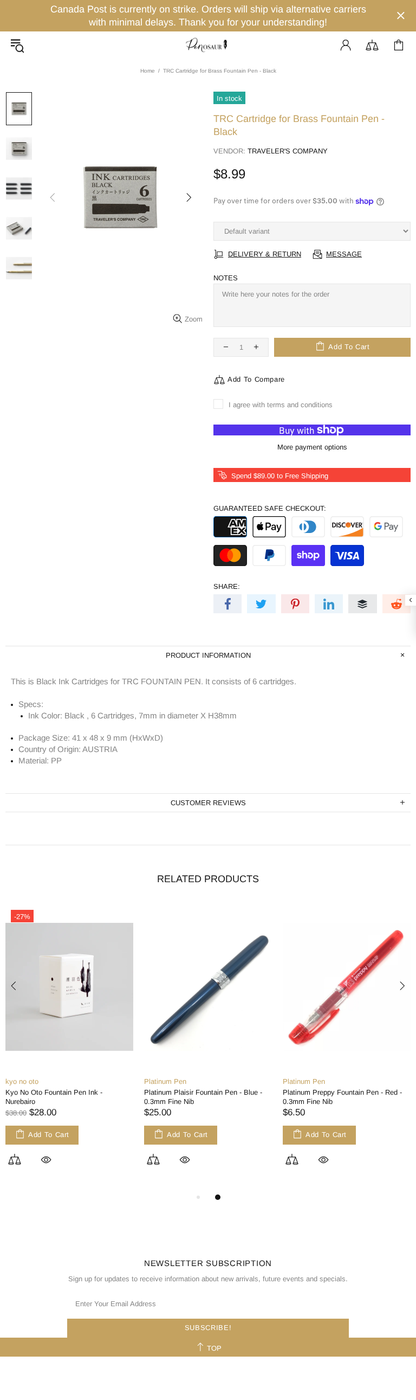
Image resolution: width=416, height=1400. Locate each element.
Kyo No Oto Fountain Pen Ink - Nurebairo (53, 1097)
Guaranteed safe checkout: (269, 508)
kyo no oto (21, 1081)
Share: (226, 586)
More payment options (312, 447)
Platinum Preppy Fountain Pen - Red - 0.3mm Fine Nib (342, 1097)
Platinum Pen (165, 1081)
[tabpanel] (69, 1047)
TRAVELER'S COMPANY (288, 151)
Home (147, 71)
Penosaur (208, 45)
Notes (225, 278)
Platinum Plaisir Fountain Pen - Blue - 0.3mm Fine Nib (203, 1097)
